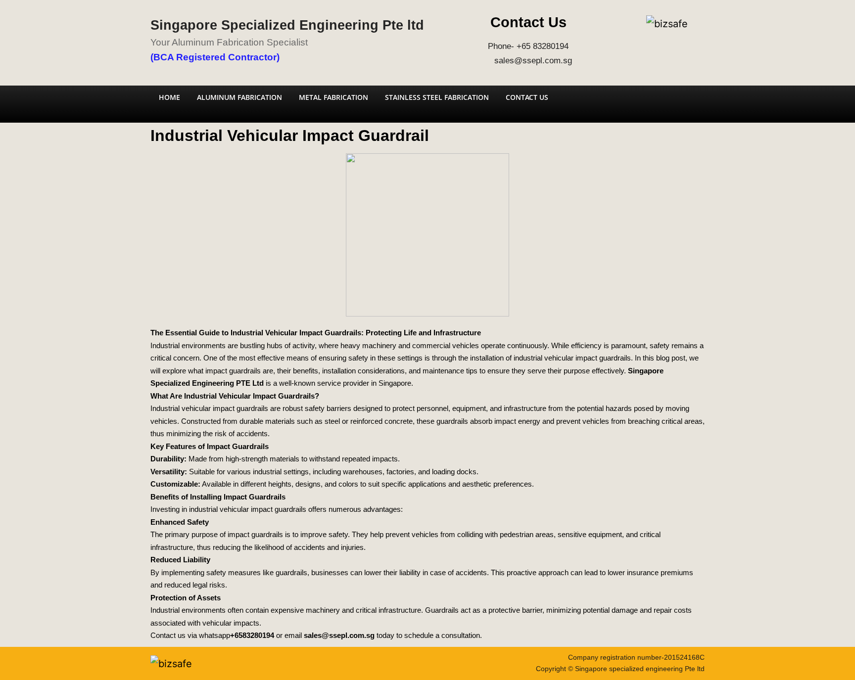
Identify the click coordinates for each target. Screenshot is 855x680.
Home (169, 97)
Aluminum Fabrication (239, 97)
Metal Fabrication (333, 97)
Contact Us (527, 97)
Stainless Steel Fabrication (437, 97)
